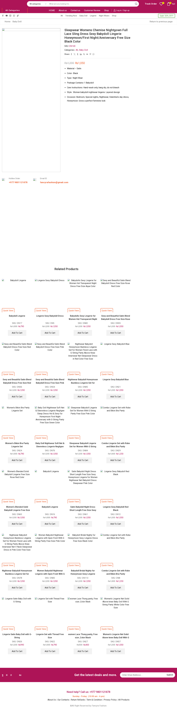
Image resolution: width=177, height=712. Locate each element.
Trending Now (71, 16)
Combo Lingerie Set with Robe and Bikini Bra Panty (116, 445)
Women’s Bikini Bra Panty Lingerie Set (17, 445)
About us (63, 10)
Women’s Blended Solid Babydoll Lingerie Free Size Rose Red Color (17, 510)
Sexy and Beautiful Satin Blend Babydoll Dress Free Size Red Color (17, 382)
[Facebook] (3, 16)
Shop (106, 10)
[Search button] (136, 4)
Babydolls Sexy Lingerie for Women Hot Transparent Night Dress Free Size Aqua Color (83, 319)
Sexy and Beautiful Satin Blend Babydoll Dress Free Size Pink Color (50, 382)
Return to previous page (161, 21)
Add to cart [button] (17, 333)
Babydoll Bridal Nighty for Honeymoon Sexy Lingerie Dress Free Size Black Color (83, 574)
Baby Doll (83, 16)
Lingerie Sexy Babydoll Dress (50, 316)
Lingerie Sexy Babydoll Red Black (115, 508)
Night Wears (104, 16)
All (62, 16)
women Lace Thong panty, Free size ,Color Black (83, 636)
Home (7, 21)
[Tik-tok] (18, 16)
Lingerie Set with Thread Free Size (50, 636)
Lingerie (93, 16)
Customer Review (92, 10)
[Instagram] (10, 16)
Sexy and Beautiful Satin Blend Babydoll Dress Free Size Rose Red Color (115, 319)
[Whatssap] (14, 16)
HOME (52, 10)
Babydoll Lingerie (17, 316)
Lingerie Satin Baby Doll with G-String (17, 636)
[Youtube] (7, 16)
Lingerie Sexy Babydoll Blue (116, 379)
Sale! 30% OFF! (166, 16)
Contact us (75, 10)
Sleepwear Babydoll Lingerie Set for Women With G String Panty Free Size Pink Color (82, 446)
